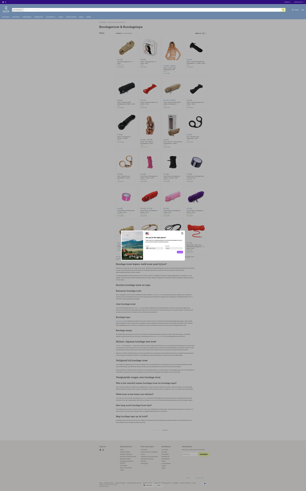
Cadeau (81, 17)
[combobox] (151, 248)
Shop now (179, 252)
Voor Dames (5, 17)
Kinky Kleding (27, 17)
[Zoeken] (283, 10)
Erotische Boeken (71, 17)
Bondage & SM (38, 17)
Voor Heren (16, 17)
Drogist (60, 17)
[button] (296, 10)
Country (147, 246)
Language (167, 246)
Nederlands (287, 2)
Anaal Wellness (50, 17)
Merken (88, 17)
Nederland (298, 2)
